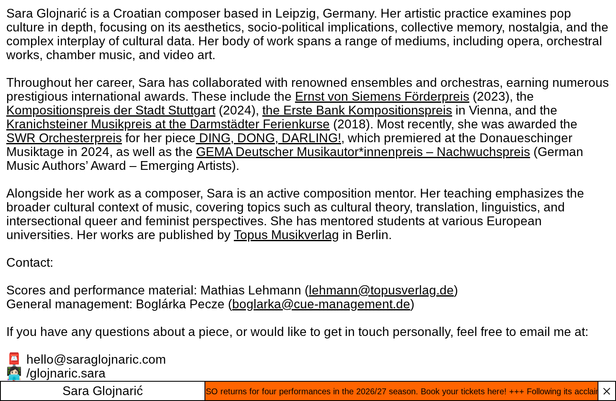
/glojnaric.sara (66, 373)
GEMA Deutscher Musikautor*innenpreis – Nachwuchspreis (363, 152)
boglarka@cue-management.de (321, 304)
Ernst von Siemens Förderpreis (382, 96)
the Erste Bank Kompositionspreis (357, 110)
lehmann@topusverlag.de (381, 290)
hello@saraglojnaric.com (96, 359)
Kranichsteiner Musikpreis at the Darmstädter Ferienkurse (168, 124)
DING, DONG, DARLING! (268, 138)
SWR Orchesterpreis (64, 138)
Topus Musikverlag (286, 235)
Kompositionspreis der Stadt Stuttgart (110, 110)
